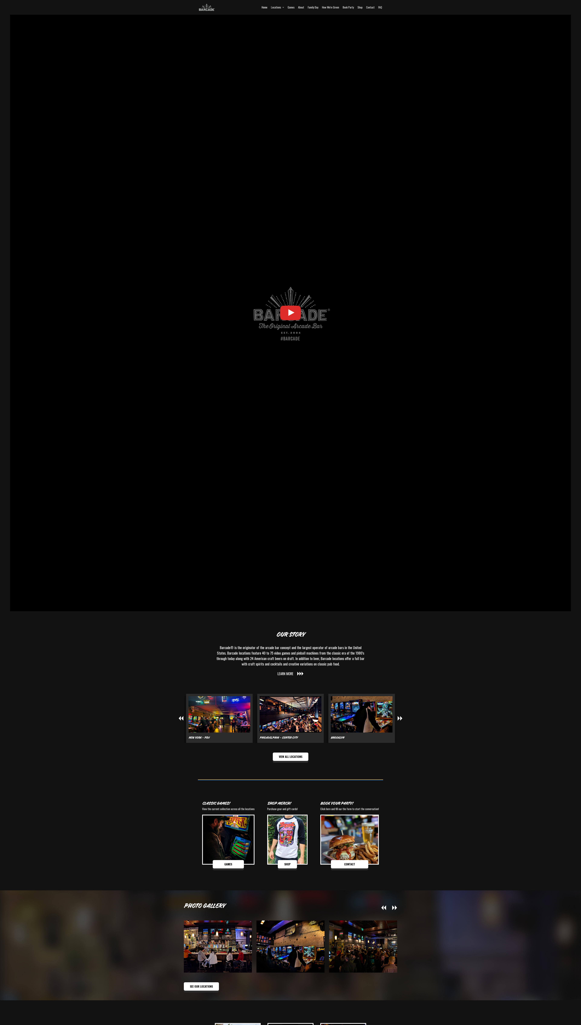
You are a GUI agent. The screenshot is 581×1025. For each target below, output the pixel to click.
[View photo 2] (363, 946)
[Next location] (400, 718)
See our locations (201, 986)
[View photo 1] (290, 946)
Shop (360, 7)
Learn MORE (285, 673)
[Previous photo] (383, 908)
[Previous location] (181, 718)
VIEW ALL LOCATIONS (290, 757)
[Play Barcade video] (290, 313)
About (301, 7)
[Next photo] (394, 908)
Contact (370, 7)
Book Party (348, 7)
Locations (276, 7)
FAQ (380, 7)
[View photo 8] (218, 946)
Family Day (313, 7)
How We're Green (330, 7)
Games (291, 7)
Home (264, 7)
